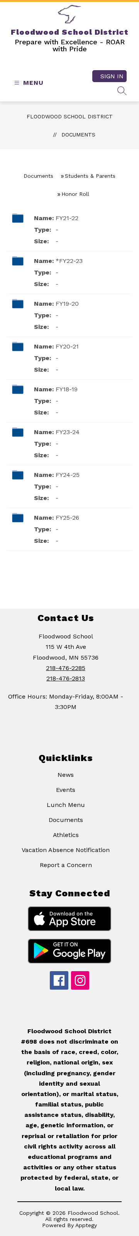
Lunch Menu (66, 804)
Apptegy (86, 1225)
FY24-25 (68, 474)
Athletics (66, 835)
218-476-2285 (65, 668)
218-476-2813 (65, 678)
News (66, 774)
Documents (78, 134)
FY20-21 (67, 346)
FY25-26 (67, 517)
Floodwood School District (70, 116)
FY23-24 (68, 432)
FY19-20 (67, 303)
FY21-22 (67, 218)
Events (65, 789)
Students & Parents (90, 176)
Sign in (112, 76)
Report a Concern (66, 865)
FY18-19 (67, 389)
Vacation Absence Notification (66, 850)
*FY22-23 (69, 260)
